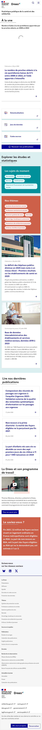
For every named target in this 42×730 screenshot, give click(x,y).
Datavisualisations (17, 113)
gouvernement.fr (19, 708)
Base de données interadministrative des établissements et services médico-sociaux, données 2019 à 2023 (20, 338)
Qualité (4, 589)
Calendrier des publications (9, 638)
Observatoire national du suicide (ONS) (13, 660)
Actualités (4, 676)
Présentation (5, 583)
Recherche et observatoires (9, 654)
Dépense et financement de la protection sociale (20, 186)
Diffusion (4, 586)
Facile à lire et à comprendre (10, 644)
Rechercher (33, 3)
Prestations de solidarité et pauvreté (18, 223)
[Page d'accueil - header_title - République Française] (18, 693)
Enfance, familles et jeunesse (15, 228)
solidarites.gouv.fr (7, 704)
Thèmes (4, 600)
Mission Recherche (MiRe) (9, 657)
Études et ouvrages (7, 635)
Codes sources (15, 136)
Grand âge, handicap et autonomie (17, 219)
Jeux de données (16, 124)
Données (4, 649)
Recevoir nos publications (22, 146)
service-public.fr (22, 712)
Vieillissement (19, 181)
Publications (5, 632)
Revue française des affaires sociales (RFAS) (14, 668)
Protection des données (8, 596)
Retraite (8, 181)
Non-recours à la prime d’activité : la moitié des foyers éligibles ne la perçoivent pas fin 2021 (21, 427)
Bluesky (4, 571)
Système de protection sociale (16, 206)
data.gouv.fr (6, 708)
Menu (38, 3)
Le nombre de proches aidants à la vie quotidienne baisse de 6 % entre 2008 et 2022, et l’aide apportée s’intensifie (21, 74)
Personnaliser (34, 726)
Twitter (16, 571)
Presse (3, 679)
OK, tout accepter (19, 726)
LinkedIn (10, 571)
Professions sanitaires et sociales (16, 210)
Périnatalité (10, 176)
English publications (7, 641)
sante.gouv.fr (21, 704)
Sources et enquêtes (7, 627)
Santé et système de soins (14, 215)
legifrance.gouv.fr (7, 712)
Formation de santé (23, 176)
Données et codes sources (9, 592)
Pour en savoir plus (10, 512)
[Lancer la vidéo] (15, 484)
